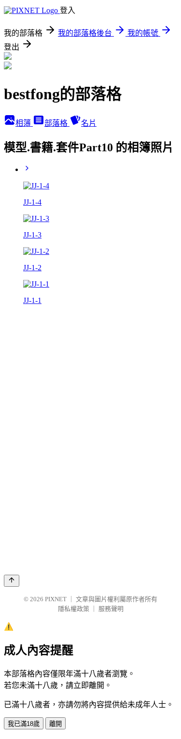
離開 (55, 723)
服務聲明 (111, 608)
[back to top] (11, 581)
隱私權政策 (73, 608)
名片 (89, 123)
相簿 (24, 123)
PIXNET (56, 599)
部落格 (57, 123)
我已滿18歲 (24, 723)
